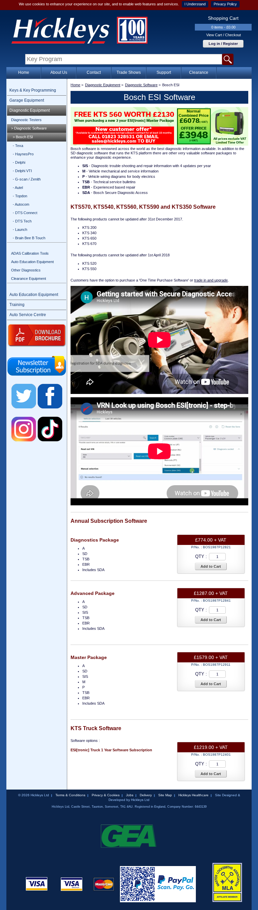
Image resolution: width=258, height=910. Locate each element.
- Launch (20, 230)
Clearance (198, 72)
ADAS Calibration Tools (30, 253)
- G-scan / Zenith (27, 179)
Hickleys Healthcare (193, 795)
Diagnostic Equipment (29, 110)
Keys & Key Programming (32, 90)
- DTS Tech (22, 221)
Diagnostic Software (141, 85)
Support (164, 72)
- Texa (18, 146)
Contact (94, 72)
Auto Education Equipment (32, 262)
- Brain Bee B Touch (29, 238)
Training (17, 304)
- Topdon (20, 196)
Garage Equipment (26, 100)
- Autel (18, 188)
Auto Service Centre (27, 314)
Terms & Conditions (70, 795)
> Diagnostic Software (29, 128)
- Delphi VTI (22, 171)
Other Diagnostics (26, 270)
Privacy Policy (225, 4)
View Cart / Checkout (223, 35)
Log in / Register (223, 44)
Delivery (146, 795)
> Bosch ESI (23, 137)
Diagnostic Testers (26, 120)
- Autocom (21, 204)
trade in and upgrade (211, 280)
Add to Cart (211, 566)
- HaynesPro (23, 154)
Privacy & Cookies (106, 795)
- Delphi (19, 162)
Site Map (165, 795)
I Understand (195, 4)
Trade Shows (129, 72)
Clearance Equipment (28, 278)
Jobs (129, 795)
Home (23, 72)
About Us (58, 72)
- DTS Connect (25, 213)
